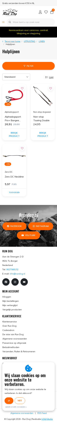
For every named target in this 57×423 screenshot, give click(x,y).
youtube (30, 235)
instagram (42, 226)
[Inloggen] (40, 12)
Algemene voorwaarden (21, 413)
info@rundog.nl (17, 273)
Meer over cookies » (16, 407)
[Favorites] (46, 12)
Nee (20, 400)
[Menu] (3, 22)
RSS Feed (42, 413)
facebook (16, 226)
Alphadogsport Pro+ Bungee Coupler (13, 118)
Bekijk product (14, 134)
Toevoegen (14, 192)
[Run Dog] (9, 12)
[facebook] (6, 282)
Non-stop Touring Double (41, 118)
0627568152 (12, 269)
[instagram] (15, 282)
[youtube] (24, 282)
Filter (30, 66)
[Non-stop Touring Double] (43, 96)
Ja (9, 400)
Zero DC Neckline (14, 176)
